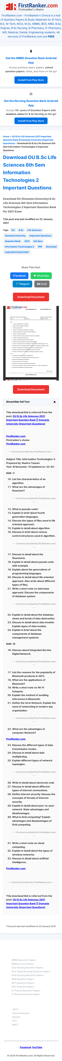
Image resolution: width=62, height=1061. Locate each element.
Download (51, 246)
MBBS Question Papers (24, 960)
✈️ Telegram (22, 283)
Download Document (31, 296)
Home (6, 136)
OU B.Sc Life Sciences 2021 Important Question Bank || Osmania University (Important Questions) (28, 140)
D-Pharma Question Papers (26, 994)
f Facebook (19, 275)
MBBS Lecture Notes (23, 964)
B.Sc (21, 230)
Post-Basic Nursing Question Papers (31, 971)
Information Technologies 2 (19, 246)
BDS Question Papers (23, 979)
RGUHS (16, 1017)
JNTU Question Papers (39, 945)
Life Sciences (34, 230)
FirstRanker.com (16, 436)
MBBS (15, 954)
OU (13, 230)
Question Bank (12, 241)
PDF (40, 246)
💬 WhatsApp (41, 275)
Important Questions (40, 235)
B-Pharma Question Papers (26, 990)
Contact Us (31, 1034)
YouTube (37, 1047)
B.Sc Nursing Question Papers (27, 967)
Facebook (25, 1047)
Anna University (20, 1013)
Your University (23, 1004)
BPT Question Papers (23, 983)
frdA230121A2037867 (17, 252)
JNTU (15, 1009)
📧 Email (42, 283)
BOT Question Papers (23, 986)
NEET (15, 1024)
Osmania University (15, 235)
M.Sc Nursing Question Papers (28, 975)
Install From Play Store (31, 79)
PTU (14, 1021)
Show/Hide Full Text (17, 401)
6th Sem (38, 241)
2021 (27, 241)
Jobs (46, 1004)
